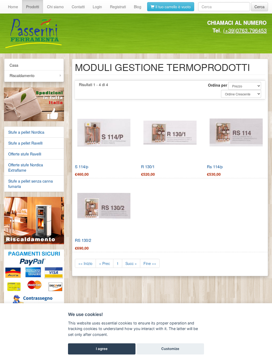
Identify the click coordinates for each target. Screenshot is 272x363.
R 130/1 (148, 166)
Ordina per (217, 85)
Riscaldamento (22, 75)
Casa (14, 65)
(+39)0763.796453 (245, 30)
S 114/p (81, 166)
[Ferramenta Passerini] (68, 33)
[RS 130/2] (103, 206)
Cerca (259, 6)
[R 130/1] (170, 133)
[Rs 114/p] (236, 132)
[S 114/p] (103, 132)
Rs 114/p (215, 166)
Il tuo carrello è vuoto (172, 6)
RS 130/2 (83, 240)
